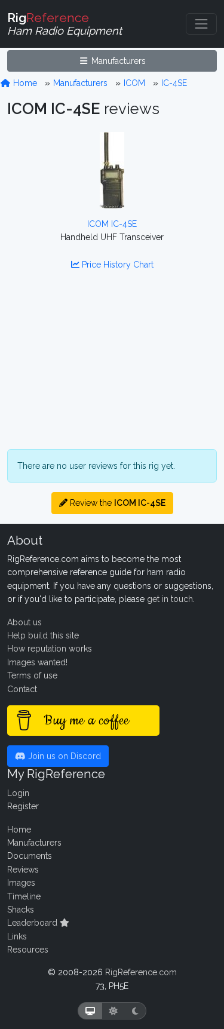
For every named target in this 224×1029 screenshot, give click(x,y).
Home (24, 83)
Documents (29, 856)
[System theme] (90, 1011)
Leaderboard (33, 922)
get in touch (170, 599)
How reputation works (49, 648)
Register (23, 806)
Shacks (20, 909)
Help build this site (43, 635)
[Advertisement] (112, 367)
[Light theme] (113, 1011)
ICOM (134, 83)
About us (24, 622)
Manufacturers (117, 61)
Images (21, 882)
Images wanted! (37, 662)
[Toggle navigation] (201, 24)
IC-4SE (174, 83)
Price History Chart (116, 264)
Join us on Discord (63, 756)
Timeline (24, 896)
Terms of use (32, 675)
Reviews (23, 869)
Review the (116, 503)
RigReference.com (141, 972)
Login (18, 793)
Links (17, 936)
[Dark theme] (135, 1011)
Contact (22, 689)
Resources (27, 949)
